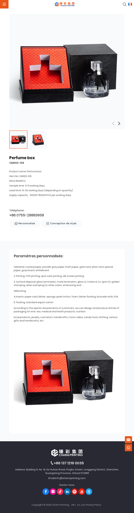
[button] (119, 123)
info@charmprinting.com (70, 478)
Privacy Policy (93, 504)
